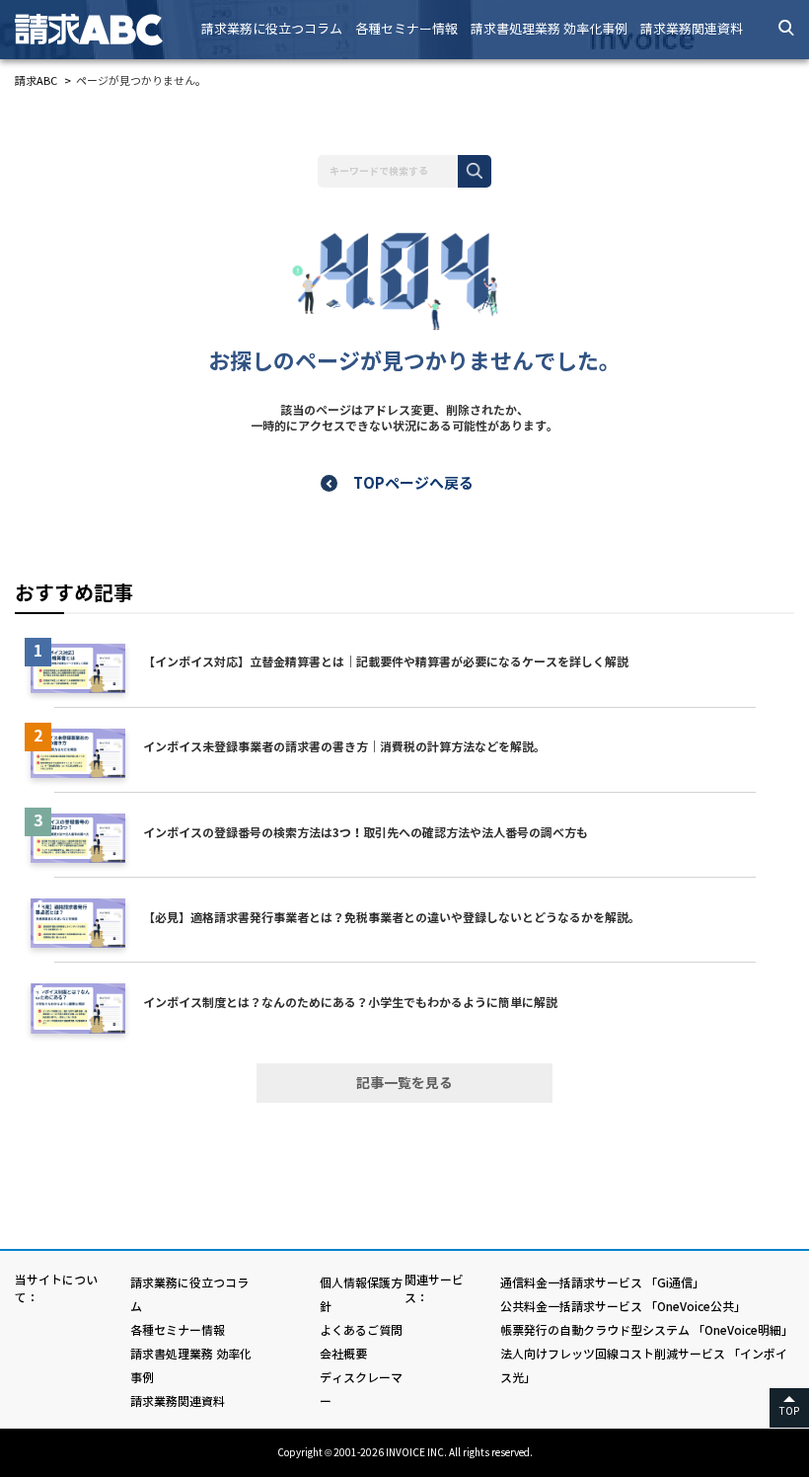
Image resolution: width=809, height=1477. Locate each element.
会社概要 (343, 1354)
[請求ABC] (104, 29)
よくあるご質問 (361, 1330)
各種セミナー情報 (406, 30)
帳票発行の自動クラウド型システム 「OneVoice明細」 (646, 1330)
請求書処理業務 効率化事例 (549, 30)
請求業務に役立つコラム (271, 30)
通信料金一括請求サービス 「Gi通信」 (602, 1283)
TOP (789, 1411)
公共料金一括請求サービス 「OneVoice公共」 (623, 1306)
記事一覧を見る (404, 1083)
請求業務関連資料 (691, 30)
